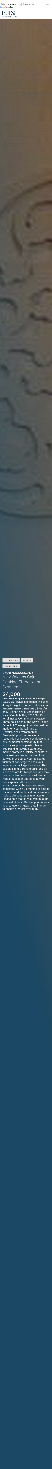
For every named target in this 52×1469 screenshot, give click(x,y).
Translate (9, 7)
